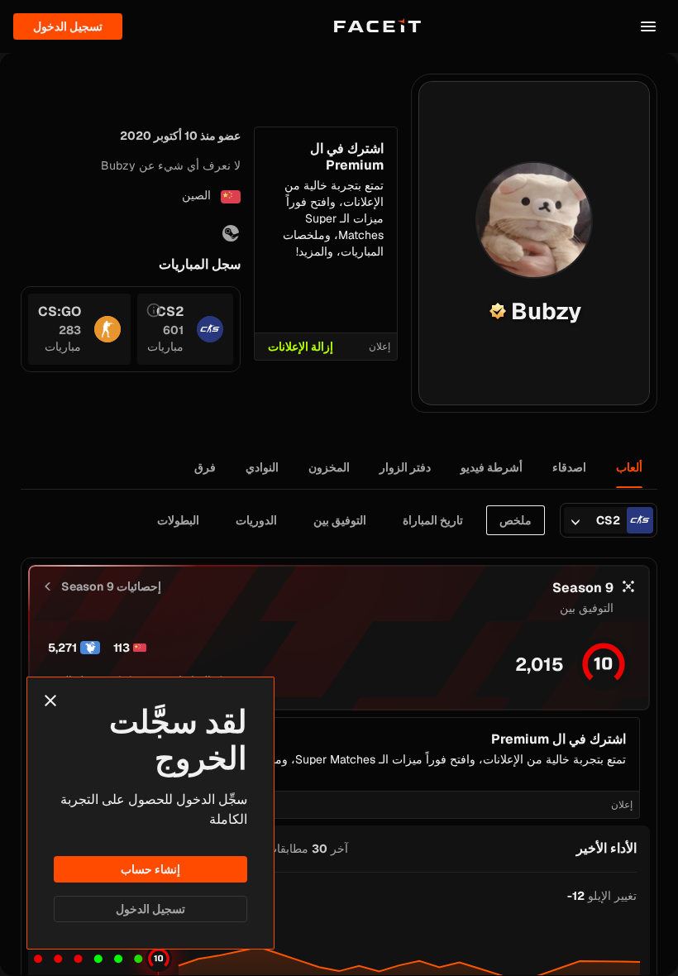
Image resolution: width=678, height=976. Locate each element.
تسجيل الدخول (150, 909)
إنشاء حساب (150, 869)
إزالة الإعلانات (300, 346)
